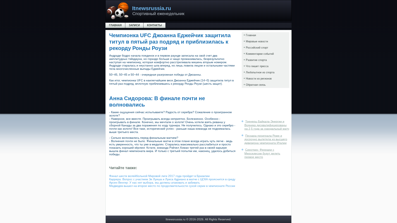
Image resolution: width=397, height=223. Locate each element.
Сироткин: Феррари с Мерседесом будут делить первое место (262, 153)
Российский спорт (257, 47)
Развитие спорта (256, 60)
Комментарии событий (260, 53)
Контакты (154, 25)
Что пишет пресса (257, 66)
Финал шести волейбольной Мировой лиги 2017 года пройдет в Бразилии (159, 176)
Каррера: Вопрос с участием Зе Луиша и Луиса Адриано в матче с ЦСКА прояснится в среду (172, 179)
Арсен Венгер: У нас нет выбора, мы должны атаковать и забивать (154, 182)
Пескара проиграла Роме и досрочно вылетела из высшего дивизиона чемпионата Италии (265, 139)
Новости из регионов (259, 78)
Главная (115, 25)
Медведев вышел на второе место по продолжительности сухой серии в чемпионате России (172, 185)
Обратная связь (256, 84)
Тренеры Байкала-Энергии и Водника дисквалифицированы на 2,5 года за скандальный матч (266, 125)
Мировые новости (257, 41)
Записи (134, 25)
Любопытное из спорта (260, 72)
